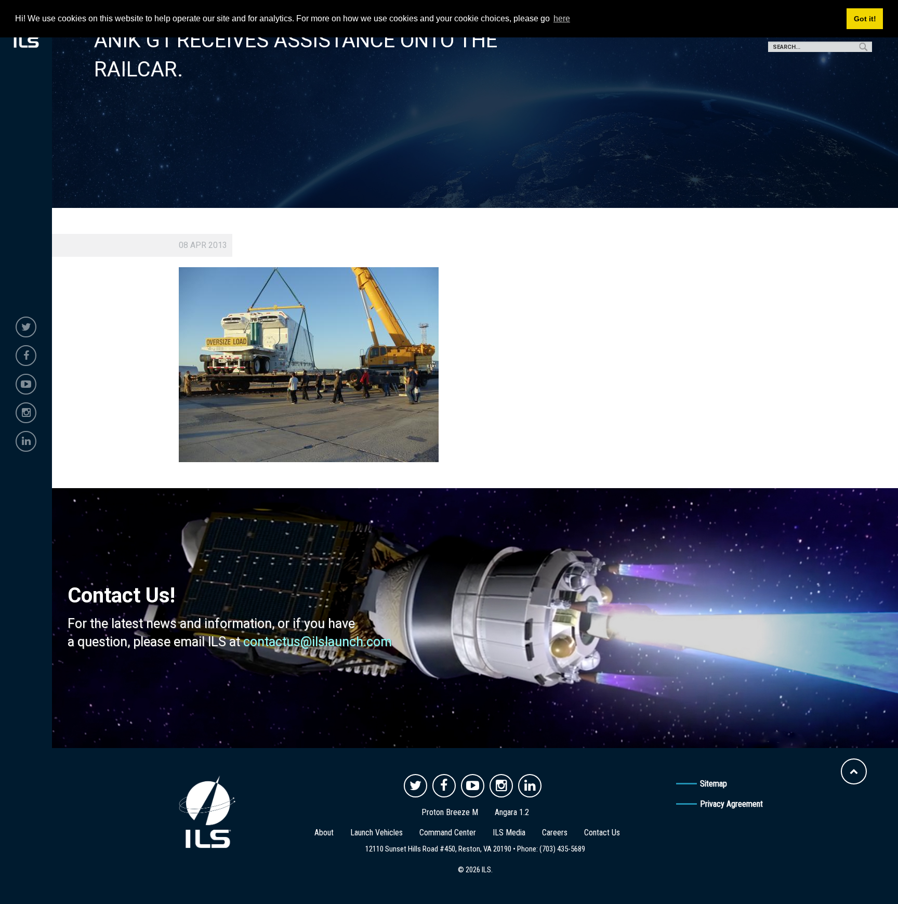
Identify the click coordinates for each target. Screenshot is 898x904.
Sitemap (713, 784)
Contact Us (602, 832)
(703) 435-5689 (562, 849)
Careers (554, 832)
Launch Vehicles (376, 832)
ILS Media (509, 832)
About (324, 832)
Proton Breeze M (449, 812)
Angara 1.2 (512, 812)
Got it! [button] (865, 19)
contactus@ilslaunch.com (317, 641)
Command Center (447, 832)
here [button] (561, 18)
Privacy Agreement (731, 804)
